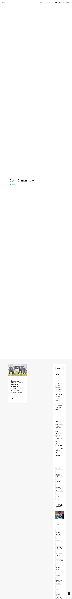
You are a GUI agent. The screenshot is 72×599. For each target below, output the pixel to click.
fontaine (58, 577)
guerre (58, 583)
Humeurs (59, 479)
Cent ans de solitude (58, 544)
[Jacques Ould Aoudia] (3, 2)
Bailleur (58, 534)
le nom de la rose (58, 595)
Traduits (58, 498)
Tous (58, 496)
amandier (58, 532)
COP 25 (58, 567)
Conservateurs (59, 561)
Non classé (59, 484)
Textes (41, 2)
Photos (48, 2)
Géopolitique (59, 472)
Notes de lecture (58, 488)
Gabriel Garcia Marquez (59, 581)
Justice (58, 589)
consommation (59, 564)
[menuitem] (42, 2)
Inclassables (58, 482)
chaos (58, 550)
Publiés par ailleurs (58, 494)
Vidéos (55, 2)
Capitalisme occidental (59, 541)
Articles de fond (58, 468)
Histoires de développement (59, 475)
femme (58, 575)
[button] (67, 2)
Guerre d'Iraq (59, 587)
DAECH (58, 569)
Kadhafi (58, 591)
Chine (58, 555)
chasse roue (59, 553)
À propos (61, 2)
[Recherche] (59, 368)
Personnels (59, 490)
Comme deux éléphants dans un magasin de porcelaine (17, 383)
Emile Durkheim (59, 572)
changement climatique (59, 548)
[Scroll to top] (69, 593)
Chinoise (58, 557)
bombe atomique (58, 537)
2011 (57, 529)
